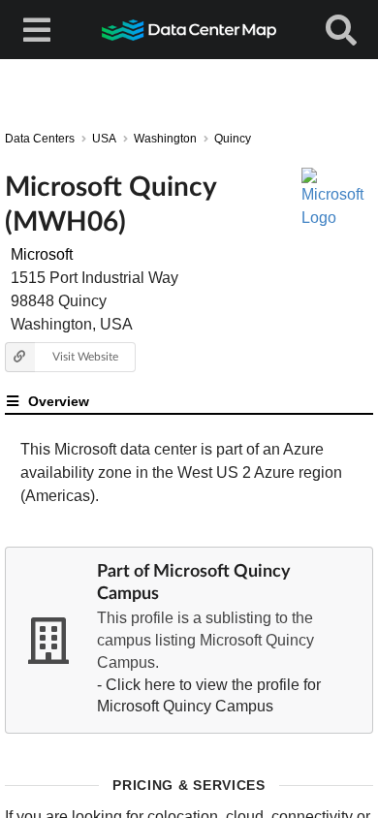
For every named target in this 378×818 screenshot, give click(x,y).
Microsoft (42, 254)
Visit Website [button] (85, 356)
